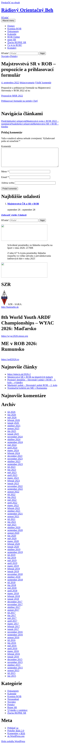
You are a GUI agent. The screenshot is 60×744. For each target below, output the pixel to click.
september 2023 (15, 464)
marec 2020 (13, 541)
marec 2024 (13, 450)
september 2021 (15, 513)
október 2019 (13, 549)
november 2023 (15, 458)
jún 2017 (11, 615)
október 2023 (13, 461)
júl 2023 (11, 467)
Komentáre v (16, 733)
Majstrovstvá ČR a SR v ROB (23, 203)
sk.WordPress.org (15, 736)
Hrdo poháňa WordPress (13, 741)
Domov (11, 26)
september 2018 (15, 579)
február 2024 (13, 453)
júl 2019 (11, 555)
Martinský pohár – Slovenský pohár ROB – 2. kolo (32, 385)
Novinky (5, 56)
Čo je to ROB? (14, 45)
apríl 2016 (12, 648)
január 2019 (13, 571)
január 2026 (13, 423)
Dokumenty (13, 31)
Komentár (6, 146)
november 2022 (15, 486)
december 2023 (14, 456)
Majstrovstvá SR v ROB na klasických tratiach (30, 377)
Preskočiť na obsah (10, 2)
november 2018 (15, 574)
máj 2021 (11, 524)
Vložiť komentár (43, 82)
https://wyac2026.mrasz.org (14, 336)
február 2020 (13, 544)
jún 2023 (11, 469)
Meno (5, 171)
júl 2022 (11, 494)
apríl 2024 (12, 447)
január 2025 (13, 434)
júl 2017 (11, 612)
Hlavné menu (8, 20)
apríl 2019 (12, 563)
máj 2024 (11, 445)
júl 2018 (11, 582)
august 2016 (13, 637)
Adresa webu (7, 182)
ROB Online (13, 37)
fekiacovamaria (27, 82)
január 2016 (13, 656)
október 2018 (13, 577)
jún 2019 (11, 557)
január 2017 (13, 629)
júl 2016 (11, 640)
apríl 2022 (12, 502)
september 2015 (15, 667)
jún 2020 (11, 535)
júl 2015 (11, 673)
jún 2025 (11, 431)
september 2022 (15, 489)
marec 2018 (13, 593)
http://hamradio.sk (10, 307)
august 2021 (13, 516)
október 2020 (13, 527)
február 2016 (13, 654)
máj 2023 (11, 472)
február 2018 (13, 596)
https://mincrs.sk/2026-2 (19, 374)
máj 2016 (11, 645)
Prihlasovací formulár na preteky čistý (19, 101)
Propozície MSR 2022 (12, 95)
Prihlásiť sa (12, 728)
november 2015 (15, 662)
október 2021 (13, 511)
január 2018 (13, 599)
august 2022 (13, 491)
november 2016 (15, 632)
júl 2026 (11, 412)
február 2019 (13, 568)
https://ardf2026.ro (10, 359)
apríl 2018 (12, 590)
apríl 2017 (12, 621)
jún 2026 (11, 414)
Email (5, 177)
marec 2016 (13, 651)
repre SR (11, 39)
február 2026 (13, 420)
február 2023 (13, 480)
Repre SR (12, 707)
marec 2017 (13, 623)
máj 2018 (11, 588)
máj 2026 (11, 417)
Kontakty (11, 48)
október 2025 (13, 425)
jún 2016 (11, 643)
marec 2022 (13, 505)
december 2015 (14, 659)
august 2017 (13, 610)
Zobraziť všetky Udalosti (13, 215)
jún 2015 (11, 676)
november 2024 (15, 436)
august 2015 (13, 670)
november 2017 (15, 604)
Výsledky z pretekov (17, 710)
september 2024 (15, 442)
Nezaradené (13, 699)
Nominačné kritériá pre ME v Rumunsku (27, 388)
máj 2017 (11, 618)
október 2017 (13, 607)
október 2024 (13, 439)
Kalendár (11, 34)
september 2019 (15, 552)
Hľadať (5, 17)
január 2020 (13, 546)
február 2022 (13, 508)
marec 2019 (13, 566)
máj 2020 (11, 538)
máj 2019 (11, 560)
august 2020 (13, 533)
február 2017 (13, 626)
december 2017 (14, 601)
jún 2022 (11, 497)
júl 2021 (11, 519)
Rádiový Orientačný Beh (27, 10)
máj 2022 (11, 500)
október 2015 (13, 665)
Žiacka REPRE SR (16, 42)
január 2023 (13, 483)
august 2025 (13, 428)
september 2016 (15, 634)
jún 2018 (11, 585)
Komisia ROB (14, 28)
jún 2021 (11, 522)
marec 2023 (13, 478)
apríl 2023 (12, 475)
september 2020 (15, 530)
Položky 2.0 (15, 730)
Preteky (14, 56)
